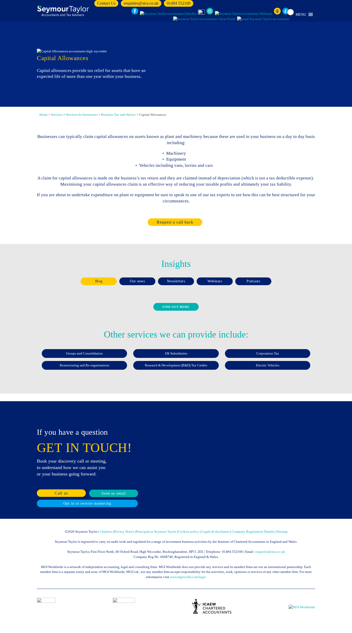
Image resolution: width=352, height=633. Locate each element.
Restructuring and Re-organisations (84, 365)
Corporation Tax (267, 353)
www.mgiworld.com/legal (188, 577)
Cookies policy (188, 531)
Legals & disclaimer (215, 531)
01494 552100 (178, 3)
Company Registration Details (253, 531)
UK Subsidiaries (176, 353)
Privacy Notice (124, 531)
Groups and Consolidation (84, 353)
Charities (106, 531)
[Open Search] (290, 12)
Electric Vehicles (267, 365)
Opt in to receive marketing (87, 503)
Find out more (176, 306)
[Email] (263, 19)
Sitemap (282, 531)
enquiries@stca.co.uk (141, 3)
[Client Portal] (204, 19)
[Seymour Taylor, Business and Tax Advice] (63, 11)
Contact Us (106, 3)
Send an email (114, 493)
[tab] (99, 281)
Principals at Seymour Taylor (156, 531)
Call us (61, 493)
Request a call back (175, 222)
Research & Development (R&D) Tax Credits (176, 365)
